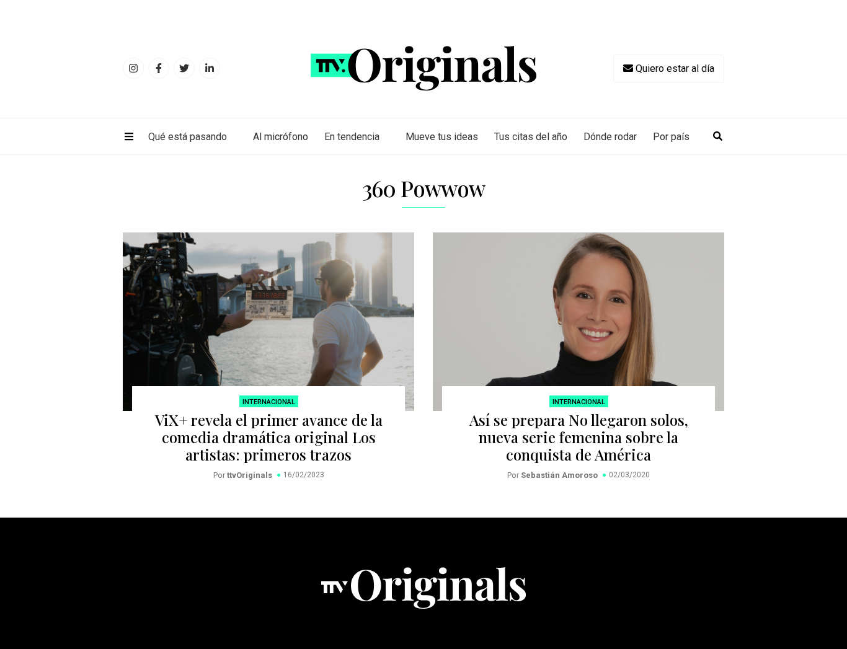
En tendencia (351, 137)
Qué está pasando (187, 137)
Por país (671, 137)
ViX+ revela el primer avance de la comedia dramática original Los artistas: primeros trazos (269, 437)
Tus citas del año (530, 137)
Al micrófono (280, 137)
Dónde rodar (610, 137)
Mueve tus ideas (442, 137)
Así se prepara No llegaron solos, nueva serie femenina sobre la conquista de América (578, 437)
